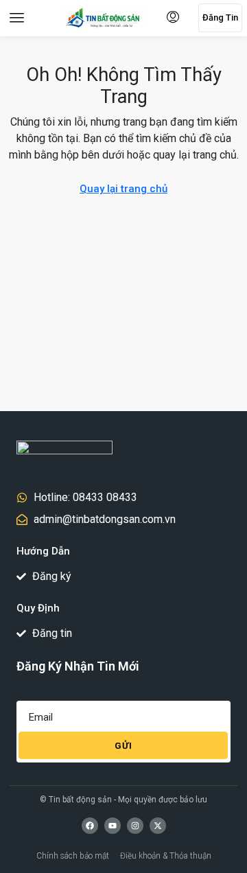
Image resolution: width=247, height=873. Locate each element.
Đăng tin (220, 17)
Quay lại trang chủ (123, 189)
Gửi (123, 746)
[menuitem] (173, 17)
